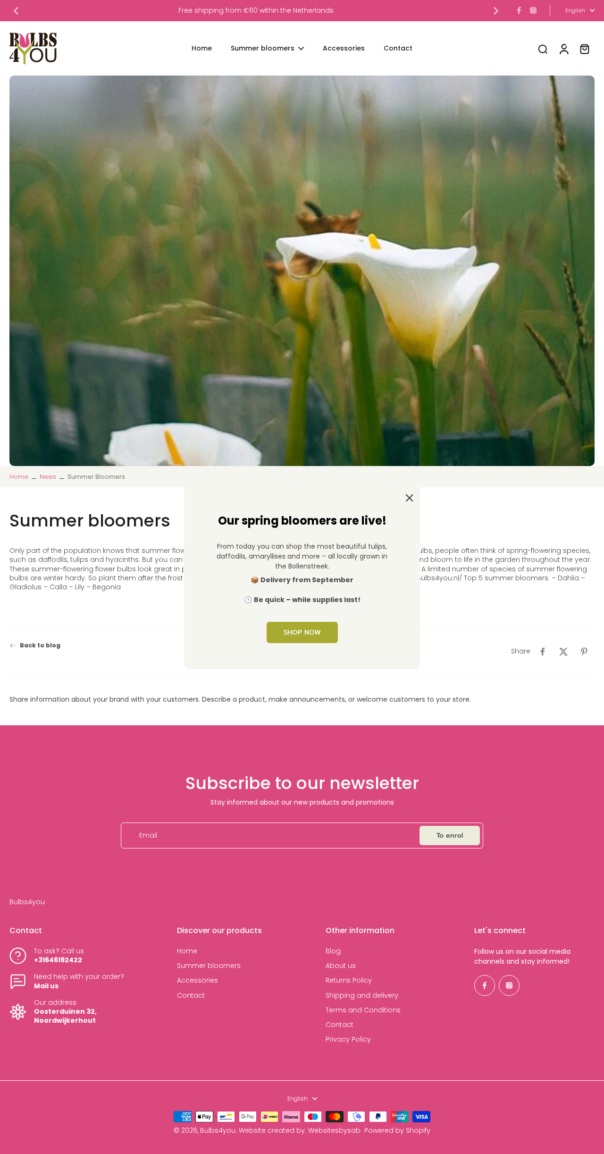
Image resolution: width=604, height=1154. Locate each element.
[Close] (407, 497)
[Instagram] (533, 10)
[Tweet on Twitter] (563, 651)
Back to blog (40, 645)
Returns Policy (349, 980)
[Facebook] (519, 10)
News (48, 477)
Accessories (197, 980)
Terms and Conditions (363, 1010)
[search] (542, 48)
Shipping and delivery (362, 995)
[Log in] (563, 48)
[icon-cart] (584, 48)
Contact (191, 995)
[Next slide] (495, 10)
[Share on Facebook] (542, 651)
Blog (333, 951)
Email (148, 835)
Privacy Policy (348, 1039)
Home (18, 477)
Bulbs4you (217, 1130)
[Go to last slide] (16, 10)
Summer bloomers (209, 965)
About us (341, 965)
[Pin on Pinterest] (584, 651)
